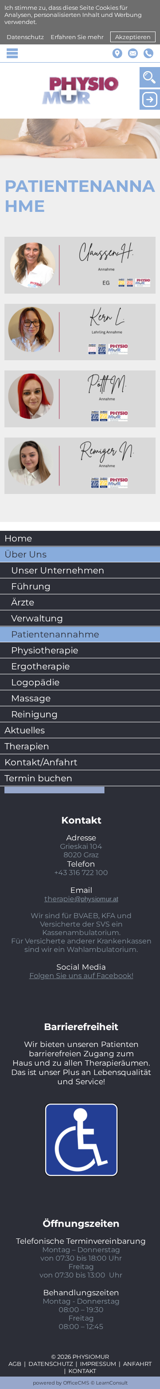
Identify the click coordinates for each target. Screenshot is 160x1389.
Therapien (26, 746)
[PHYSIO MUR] (80, 90)
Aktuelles (24, 730)
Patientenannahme (55, 634)
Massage (31, 698)
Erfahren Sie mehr (77, 36)
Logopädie (35, 682)
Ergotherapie (40, 666)
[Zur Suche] (150, 77)
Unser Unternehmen (57, 570)
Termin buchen (38, 778)
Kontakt (82, 1370)
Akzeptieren (133, 36)
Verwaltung (37, 618)
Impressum (98, 1363)
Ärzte (22, 602)
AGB (14, 1363)
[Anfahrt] (117, 53)
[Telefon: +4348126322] (148, 53)
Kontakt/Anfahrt (40, 762)
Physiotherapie (44, 650)
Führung (31, 586)
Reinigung (34, 714)
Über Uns (25, 554)
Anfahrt (137, 1363)
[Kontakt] (133, 53)
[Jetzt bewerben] (150, 99)
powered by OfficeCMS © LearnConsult (80, 1383)
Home (18, 538)
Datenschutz (25, 36)
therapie (81, 899)
